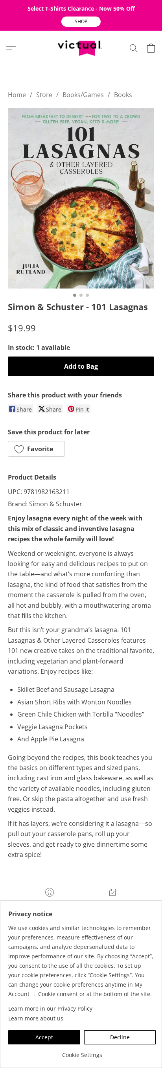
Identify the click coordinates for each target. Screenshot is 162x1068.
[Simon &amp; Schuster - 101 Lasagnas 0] (81, 198)
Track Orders (112, 904)
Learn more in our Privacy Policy (50, 1008)
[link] (82, 1052)
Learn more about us (35, 1018)
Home (17, 94)
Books (123, 94)
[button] (81, 22)
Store (44, 94)
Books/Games (83, 94)
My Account (49, 904)
